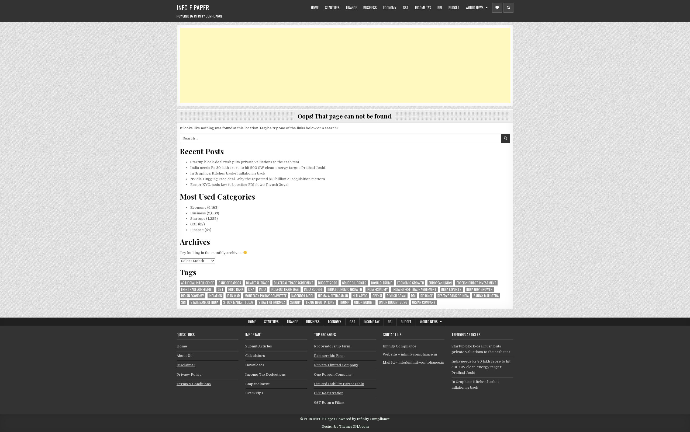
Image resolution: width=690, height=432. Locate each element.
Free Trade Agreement (197, 289)
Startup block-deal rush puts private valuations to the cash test (244, 162)
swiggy (295, 302)
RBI (439, 7)
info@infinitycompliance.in (421, 362)
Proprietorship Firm (332, 346)
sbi (183, 302)
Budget (453, 7)
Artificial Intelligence (197, 282)
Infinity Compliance (399, 346)
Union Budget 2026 (393, 302)
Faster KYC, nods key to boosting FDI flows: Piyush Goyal (239, 185)
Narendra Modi (302, 295)
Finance (351, 7)
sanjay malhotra (486, 295)
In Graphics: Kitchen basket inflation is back (227, 173)
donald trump (381, 282)
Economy (389, 7)
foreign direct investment (476, 282)
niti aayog (360, 295)
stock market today (238, 302)
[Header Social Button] (497, 8)
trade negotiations (320, 302)
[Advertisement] (341, 65)
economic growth (410, 282)
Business (370, 7)
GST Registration (328, 393)
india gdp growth (479, 289)
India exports (451, 289)
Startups (332, 7)
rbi (413, 295)
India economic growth (344, 289)
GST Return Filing (329, 402)
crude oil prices (354, 282)
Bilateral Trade (257, 282)
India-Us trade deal (285, 289)
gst (220, 289)
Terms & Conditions (194, 384)
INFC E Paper (193, 7)
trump (344, 302)
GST (406, 7)
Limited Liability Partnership (339, 384)
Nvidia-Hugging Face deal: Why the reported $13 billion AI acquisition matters (257, 179)
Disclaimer (186, 365)
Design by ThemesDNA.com (345, 426)
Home (315, 7)
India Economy (377, 289)
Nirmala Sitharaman (333, 295)
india (262, 289)
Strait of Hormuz (271, 302)
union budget (364, 302)
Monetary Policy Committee (266, 295)
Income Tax (423, 7)
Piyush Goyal (396, 295)
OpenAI (377, 295)
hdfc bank (235, 289)
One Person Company (333, 374)
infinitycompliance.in (419, 354)
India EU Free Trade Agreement (414, 289)
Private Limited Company (336, 365)
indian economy (192, 295)
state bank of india (204, 302)
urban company (423, 302)
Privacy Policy (189, 374)
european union (440, 282)
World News (475, 7)
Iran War (233, 295)
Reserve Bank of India (453, 295)
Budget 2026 (327, 282)
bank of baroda (230, 282)
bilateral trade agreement (293, 282)
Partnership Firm (329, 356)
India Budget (313, 289)
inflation (215, 295)
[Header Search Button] (508, 8)
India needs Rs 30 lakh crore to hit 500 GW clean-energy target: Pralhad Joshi (257, 168)
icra (251, 289)
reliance (426, 295)
